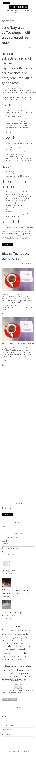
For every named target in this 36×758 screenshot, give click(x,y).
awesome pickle (7, 716)
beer (23, 630)
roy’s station (10, 154)
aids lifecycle (9, 630)
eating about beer (23, 638)
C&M (4, 540)
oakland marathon (12, 654)
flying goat (11, 643)
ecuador (25, 640)
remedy (8, 117)
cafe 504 (9, 156)
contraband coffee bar (13, 130)
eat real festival (7, 640)
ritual (8, 110)
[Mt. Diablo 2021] (18, 564)
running (13, 657)
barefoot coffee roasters (14, 147)
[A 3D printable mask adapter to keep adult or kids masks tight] (18, 582)
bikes (4, 633)
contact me (10, 693)
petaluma (20, 653)
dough (16, 638)
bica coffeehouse (12, 123)
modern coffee (11, 143)
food (16, 643)
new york (17, 649)
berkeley (28, 630)
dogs (13, 638)
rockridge (7, 657)
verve (15, 659)
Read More (7, 244)
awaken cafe (10, 174)
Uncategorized (8, 48)
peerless (9, 201)
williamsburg (20, 659)
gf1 (24, 643)
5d (3, 630)
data (11, 638)
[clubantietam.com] (18, 8)
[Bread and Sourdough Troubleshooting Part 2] (18, 605)
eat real (31, 638)
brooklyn (25, 634)
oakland (26, 649)
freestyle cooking (7, 725)
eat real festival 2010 (17, 640)
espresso (5, 643)
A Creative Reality (7, 712)
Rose (4, 552)
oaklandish (4, 653)
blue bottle (9, 112)
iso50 (3, 646)
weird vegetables (7, 734)
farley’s (8, 192)
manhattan (9, 650)
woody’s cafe (10, 203)
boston (20, 634)
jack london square (13, 646)
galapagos (20, 643)
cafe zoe (9, 152)
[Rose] (18, 548)
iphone (29, 643)
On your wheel (6, 730)
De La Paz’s (14, 303)
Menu (7, 3)
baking (19, 630)
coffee (5, 637)
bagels (15, 630)
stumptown (5, 659)
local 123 (9, 121)
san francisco (21, 656)
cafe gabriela (10, 176)
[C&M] (18, 537)
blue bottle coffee (13, 634)
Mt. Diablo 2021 (9, 571)
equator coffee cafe (12, 161)
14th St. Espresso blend (26, 303)
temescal (11, 659)
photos (27, 653)
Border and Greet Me (9, 721)
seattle (28, 657)
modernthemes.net (24, 751)
